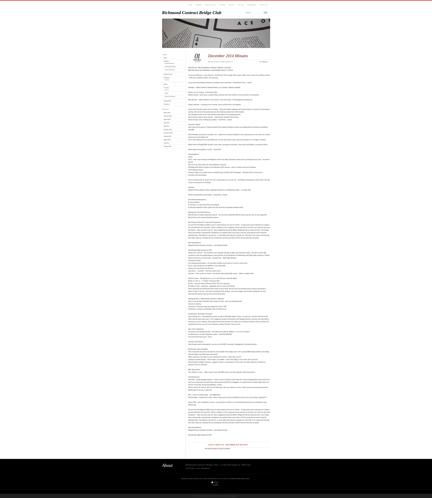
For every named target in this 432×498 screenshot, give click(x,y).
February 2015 (168, 116)
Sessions (199, 5)
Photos (231, 5)
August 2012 (167, 139)
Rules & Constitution (170, 96)
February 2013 (168, 129)
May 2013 (166, 126)
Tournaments (251, 5)
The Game (222, 5)
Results (230, 62)
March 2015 (167, 112)
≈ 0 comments (263, 62)
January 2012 (167, 146)
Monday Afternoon (169, 63)
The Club (240, 5)
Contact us (264, 5)
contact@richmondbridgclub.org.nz (239, 478)
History (166, 93)
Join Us (167, 89)
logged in (215, 448)
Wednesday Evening (170, 66)
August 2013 (167, 119)
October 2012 (167, 136)
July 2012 (166, 143)
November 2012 (168, 133)
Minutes (224, 62)
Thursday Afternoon (170, 69)
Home (190, 5)
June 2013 (166, 122)
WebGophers (233, 496)
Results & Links (210, 5)
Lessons (167, 79)
